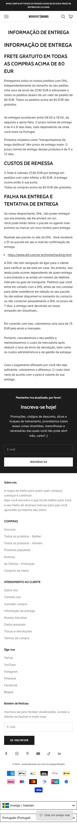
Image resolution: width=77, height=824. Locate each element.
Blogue (8, 692)
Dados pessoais (14, 624)
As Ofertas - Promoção (19, 563)
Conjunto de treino (16, 570)
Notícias (9, 557)
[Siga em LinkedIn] (59, 754)
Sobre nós (11, 590)
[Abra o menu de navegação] (6, 16)
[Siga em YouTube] (38, 754)
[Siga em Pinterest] (27, 754)
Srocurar (10, 529)
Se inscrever (19, 740)
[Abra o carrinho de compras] (70, 16)
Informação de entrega (19, 611)
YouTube (10, 664)
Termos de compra (16, 638)
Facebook (10, 685)
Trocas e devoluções (18, 631)
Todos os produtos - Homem (23, 543)
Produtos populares (17, 550)
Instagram (11, 671)
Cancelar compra (15, 604)
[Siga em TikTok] (49, 754)
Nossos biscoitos (15, 617)
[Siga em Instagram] (17, 754)
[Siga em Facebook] (6, 754)
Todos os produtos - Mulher (22, 536)
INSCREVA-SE (38, 461)
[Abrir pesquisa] (63, 16)
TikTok (8, 658)
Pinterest (10, 678)
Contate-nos (12, 597)
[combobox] (38, 805)
